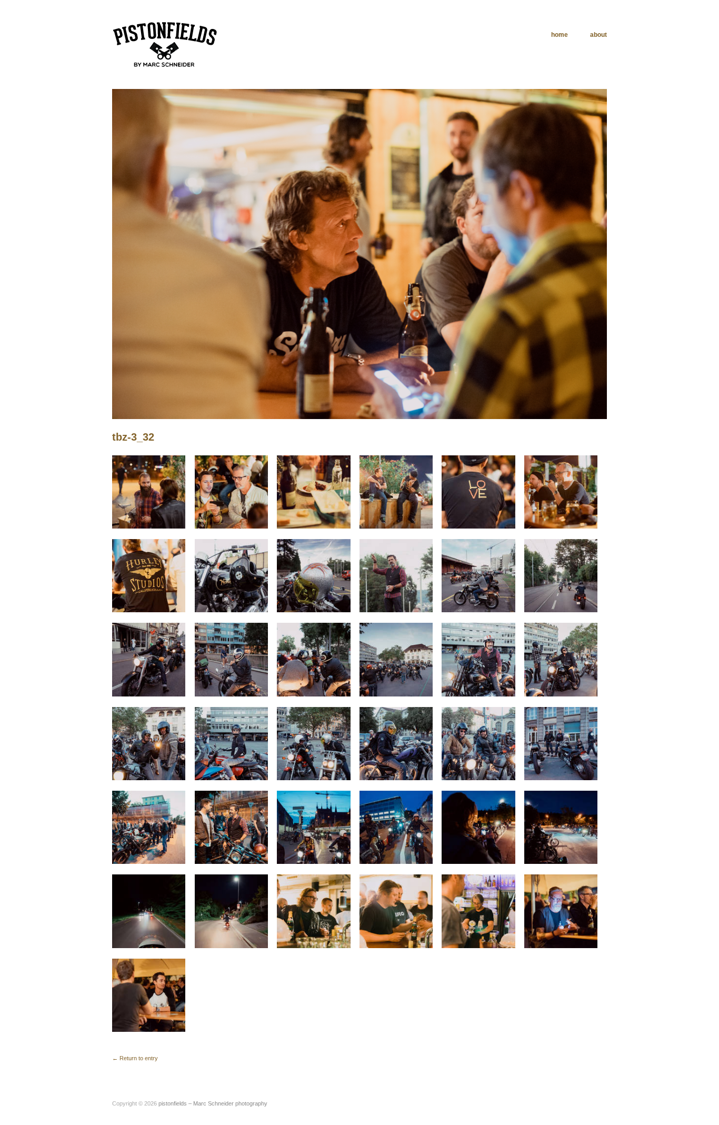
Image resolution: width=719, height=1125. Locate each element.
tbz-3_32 (133, 437)
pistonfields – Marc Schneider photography (212, 1103)
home (559, 35)
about (598, 35)
